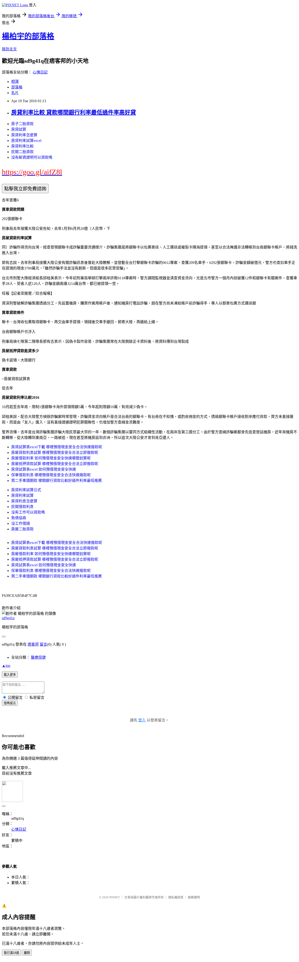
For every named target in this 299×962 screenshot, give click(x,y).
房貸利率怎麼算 (24, 135)
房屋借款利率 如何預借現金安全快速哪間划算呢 (51, 458)
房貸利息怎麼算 (24, 501)
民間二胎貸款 (22, 152)
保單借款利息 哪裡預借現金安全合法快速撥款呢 (51, 475)
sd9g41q (8, 618)
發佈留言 (10, 703)
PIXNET (114, 897)
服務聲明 (194, 897)
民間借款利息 (22, 507)
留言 (43, 644)
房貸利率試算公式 (26, 490)
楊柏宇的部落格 (28, 36)
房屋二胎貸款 (22, 529)
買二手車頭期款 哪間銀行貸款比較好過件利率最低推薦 (56, 481)
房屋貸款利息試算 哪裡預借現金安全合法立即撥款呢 (54, 453)
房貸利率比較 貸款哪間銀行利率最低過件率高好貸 (73, 112)
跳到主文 (9, 49)
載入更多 (10, 674)
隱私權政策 (175, 897)
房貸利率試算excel (26, 141)
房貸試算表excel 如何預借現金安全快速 (43, 469)
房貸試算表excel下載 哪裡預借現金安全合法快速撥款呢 (56, 447)
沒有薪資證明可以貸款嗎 (31, 157)
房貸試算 (18, 129)
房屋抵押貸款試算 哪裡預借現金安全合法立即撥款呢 (54, 464)
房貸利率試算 (22, 495)
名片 (15, 93)
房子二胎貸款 (22, 124)
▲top (6, 666)
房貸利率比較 (22, 146)
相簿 (15, 82)
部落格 (16, 87)
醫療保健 (38, 657)
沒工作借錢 (20, 523)
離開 (27, 953)
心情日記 (40, 72)
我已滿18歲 (11, 953)
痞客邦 (33, 644)
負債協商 (18, 518)
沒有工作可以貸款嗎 (28, 512)
